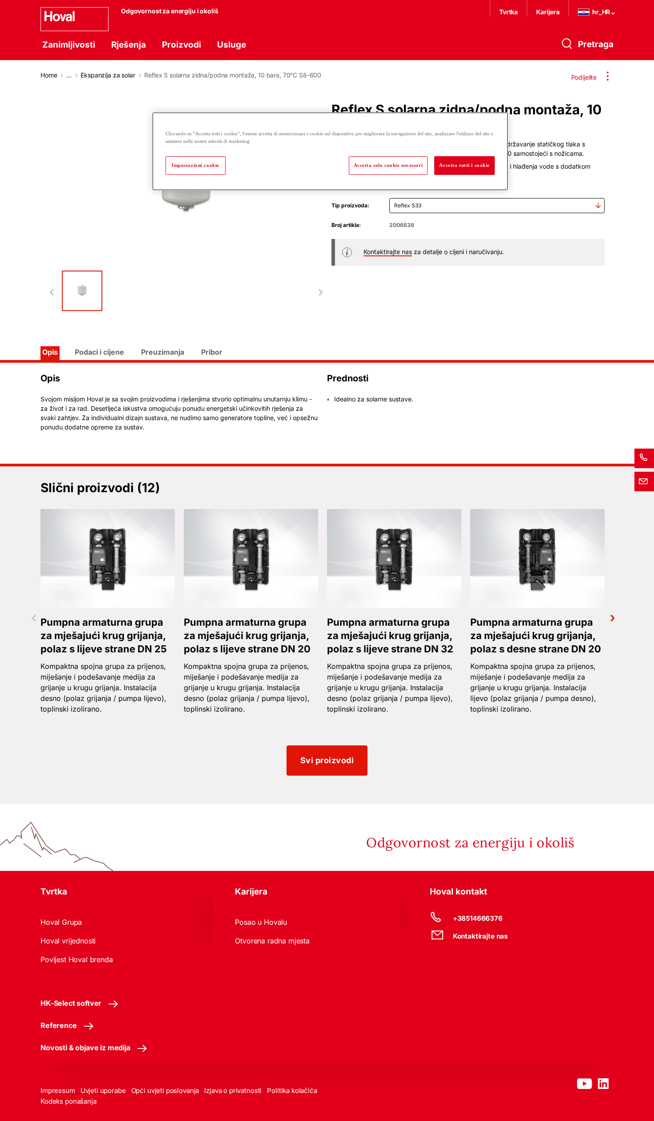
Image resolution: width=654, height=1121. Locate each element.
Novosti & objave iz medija (85, 1047)
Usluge (231, 45)
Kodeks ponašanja (68, 1101)
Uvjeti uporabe (103, 1090)
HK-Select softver (70, 1003)
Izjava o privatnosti (233, 1090)
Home (48, 75)
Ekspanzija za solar (108, 75)
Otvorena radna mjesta (272, 940)
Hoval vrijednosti (68, 940)
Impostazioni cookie (195, 165)
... (69, 75)
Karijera (548, 12)
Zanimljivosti (68, 45)
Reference (58, 1025)
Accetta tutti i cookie (464, 165)
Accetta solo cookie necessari (388, 165)
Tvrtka (508, 12)
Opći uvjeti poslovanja (165, 1090)
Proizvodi (181, 45)
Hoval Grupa (61, 922)
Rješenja (128, 45)
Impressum (57, 1090)
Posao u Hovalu (261, 922)
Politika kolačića (292, 1090)
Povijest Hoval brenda (76, 959)
